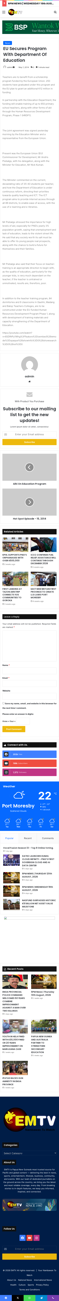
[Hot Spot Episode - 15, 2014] (29, 502)
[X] (18, 1298)
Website (6, 690)
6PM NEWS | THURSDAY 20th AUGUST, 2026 (37, 875)
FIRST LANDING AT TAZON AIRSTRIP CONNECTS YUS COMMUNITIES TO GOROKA (12, 594)
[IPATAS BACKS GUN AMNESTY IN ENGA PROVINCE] (15, 1068)
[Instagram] (36, 1238)
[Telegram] (41, 1298)
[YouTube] (29, 1238)
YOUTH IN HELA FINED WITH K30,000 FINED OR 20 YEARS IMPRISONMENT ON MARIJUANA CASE (13, 1043)
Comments (48, 838)
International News (43, 1280)
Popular (9, 838)
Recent (28, 838)
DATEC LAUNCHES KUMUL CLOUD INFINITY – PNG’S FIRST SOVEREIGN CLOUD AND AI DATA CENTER (38, 861)
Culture (22, 1285)
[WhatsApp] (29, 1298)
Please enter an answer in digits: (18, 714)
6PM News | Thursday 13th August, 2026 (42, 993)
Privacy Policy (42, 1285)
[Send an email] (14, 67)
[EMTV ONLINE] (20, 12)
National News (25, 1280)
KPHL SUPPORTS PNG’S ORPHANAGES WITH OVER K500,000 (14, 557)
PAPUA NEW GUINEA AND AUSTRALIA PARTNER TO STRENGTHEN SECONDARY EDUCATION (41, 1044)
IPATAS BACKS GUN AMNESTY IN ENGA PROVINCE (12, 1081)
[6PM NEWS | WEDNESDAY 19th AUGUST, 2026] (11, 891)
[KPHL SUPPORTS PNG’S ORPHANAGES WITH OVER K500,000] (15, 544)
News (7, 43)
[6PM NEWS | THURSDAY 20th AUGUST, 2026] (11, 877)
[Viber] (53, 1298)
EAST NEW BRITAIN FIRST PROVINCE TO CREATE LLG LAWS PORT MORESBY (43, 593)
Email (5, 678)
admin (9, 67)
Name (6, 665)
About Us (11, 1280)
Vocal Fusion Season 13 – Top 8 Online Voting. (28, 847)
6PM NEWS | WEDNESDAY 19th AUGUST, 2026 (37, 888)
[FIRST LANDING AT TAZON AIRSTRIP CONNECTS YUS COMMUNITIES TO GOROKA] (15, 579)
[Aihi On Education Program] (29, 467)
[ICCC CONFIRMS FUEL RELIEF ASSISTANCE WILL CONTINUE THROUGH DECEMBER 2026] (44, 544)
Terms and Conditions (29, 1289)
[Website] (29, 381)
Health (13, 1285)
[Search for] (55, 13)
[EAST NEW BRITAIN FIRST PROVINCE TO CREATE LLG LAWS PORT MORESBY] (44, 579)
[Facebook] (23, 1238)
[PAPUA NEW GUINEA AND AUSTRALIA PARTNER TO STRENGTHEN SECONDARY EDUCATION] (44, 1026)
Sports (31, 1285)
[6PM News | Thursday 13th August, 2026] (44, 982)
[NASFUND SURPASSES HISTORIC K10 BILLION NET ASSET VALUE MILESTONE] (11, 904)
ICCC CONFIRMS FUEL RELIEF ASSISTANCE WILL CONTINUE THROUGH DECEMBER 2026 (43, 559)
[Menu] (3, 13)
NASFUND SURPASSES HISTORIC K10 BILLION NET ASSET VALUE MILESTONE (39, 903)
